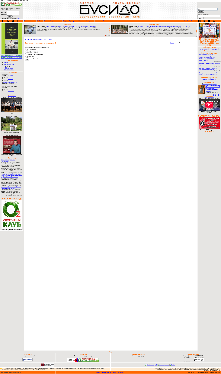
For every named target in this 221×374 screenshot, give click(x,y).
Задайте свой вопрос (209, 79)
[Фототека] (204, 21)
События (40, 21)
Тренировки (73, 21)
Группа (46, 21)
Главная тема (143, 26)
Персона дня (51, 26)
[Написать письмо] (12, 21)
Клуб (52, 21)
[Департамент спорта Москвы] (47, 366)
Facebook (187, 21)
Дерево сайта (106, 372)
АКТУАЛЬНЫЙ (204, 49)
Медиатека (82, 21)
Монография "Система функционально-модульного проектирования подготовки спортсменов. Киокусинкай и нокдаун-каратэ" (207, 57)
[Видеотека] (209, 21)
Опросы (50, 39)
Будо (64, 21)
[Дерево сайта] (7, 21)
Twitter (193, 21)
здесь (18, 18)
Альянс (59, 21)
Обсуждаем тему (9, 64)
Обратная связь (9, 69)
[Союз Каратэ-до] (72, 361)
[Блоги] (199, 21)
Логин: (3, 12)
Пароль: (4, 14)
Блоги (6, 62)
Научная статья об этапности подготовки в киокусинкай (208, 68)
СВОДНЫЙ (215, 49)
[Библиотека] (214, 21)
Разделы (33, 21)
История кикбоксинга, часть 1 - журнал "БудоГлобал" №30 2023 (208, 73)
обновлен (10, 75)
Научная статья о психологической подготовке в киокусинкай (209, 64)
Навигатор (98, 21)
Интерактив (90, 21)
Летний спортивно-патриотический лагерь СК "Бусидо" (170, 26)
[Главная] (2, 21)
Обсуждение (9, 68)
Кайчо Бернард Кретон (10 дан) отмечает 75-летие (76, 26)
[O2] (11, 5)
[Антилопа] (27, 361)
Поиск (105, 21)
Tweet (172, 43)
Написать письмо (118, 372)
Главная (26, 21)
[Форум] (17, 21)
